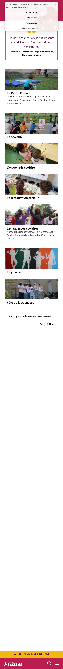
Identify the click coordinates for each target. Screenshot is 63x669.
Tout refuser (32, 18)
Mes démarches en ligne (34, 654)
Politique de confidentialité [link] (31, 28)
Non (51, 324)
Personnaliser (31, 23)
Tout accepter (31, 12)
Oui (41, 324)
